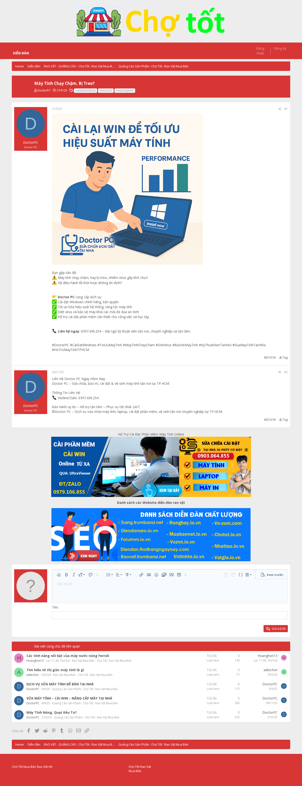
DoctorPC (44, 90)
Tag (285, 357)
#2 (286, 372)
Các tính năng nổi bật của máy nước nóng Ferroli (67, 655)
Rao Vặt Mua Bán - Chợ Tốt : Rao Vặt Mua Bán (101, 661)
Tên (55, 607)
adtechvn (32, 675)
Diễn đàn (21, 53)
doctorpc (106, 90)
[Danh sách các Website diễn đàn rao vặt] (151, 534)
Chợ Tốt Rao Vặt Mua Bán (140, 768)
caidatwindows (86, 90)
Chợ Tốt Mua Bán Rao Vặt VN (32, 766)
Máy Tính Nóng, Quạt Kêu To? (51, 712)
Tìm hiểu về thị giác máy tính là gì (55, 670)
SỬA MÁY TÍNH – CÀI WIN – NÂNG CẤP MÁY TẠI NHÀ (69, 698)
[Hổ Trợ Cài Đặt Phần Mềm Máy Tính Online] (151, 467)
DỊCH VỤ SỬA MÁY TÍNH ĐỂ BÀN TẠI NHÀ (60, 684)
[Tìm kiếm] (204, 48)
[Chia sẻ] (280, 109)
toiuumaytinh (125, 90)
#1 (286, 109)
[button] (33, 53)
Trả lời (271, 357)
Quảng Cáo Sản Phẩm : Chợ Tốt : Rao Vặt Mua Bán (85, 689)
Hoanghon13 (35, 661)
